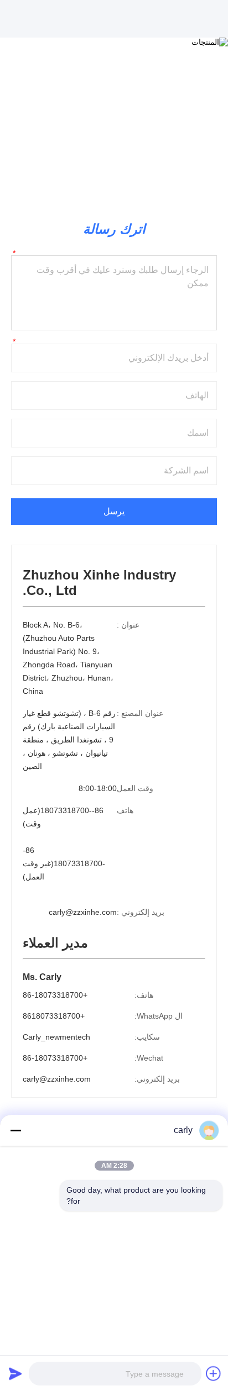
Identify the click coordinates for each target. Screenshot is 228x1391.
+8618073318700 (54, 1015)
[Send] (15, 1373)
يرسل (114, 511)
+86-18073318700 (55, 994)
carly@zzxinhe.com (83, 912)
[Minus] (15, 1130)
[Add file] (213, 1373)
